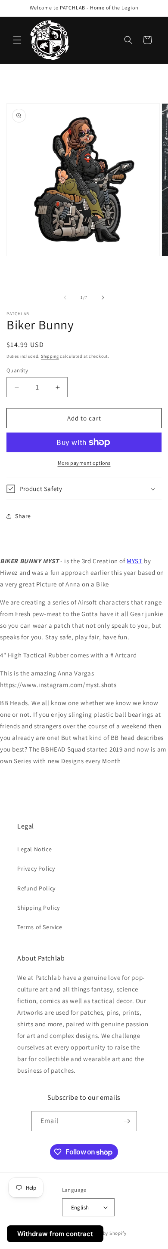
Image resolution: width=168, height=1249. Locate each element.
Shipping (50, 356)
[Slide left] (65, 297)
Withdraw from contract (55, 1234)
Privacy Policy (36, 868)
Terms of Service (39, 927)
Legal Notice (34, 849)
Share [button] (23, 516)
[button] (17, 40)
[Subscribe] (127, 1121)
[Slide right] (102, 297)
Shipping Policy (38, 907)
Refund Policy (36, 888)
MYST (134, 561)
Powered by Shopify (104, 1233)
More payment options (84, 463)
